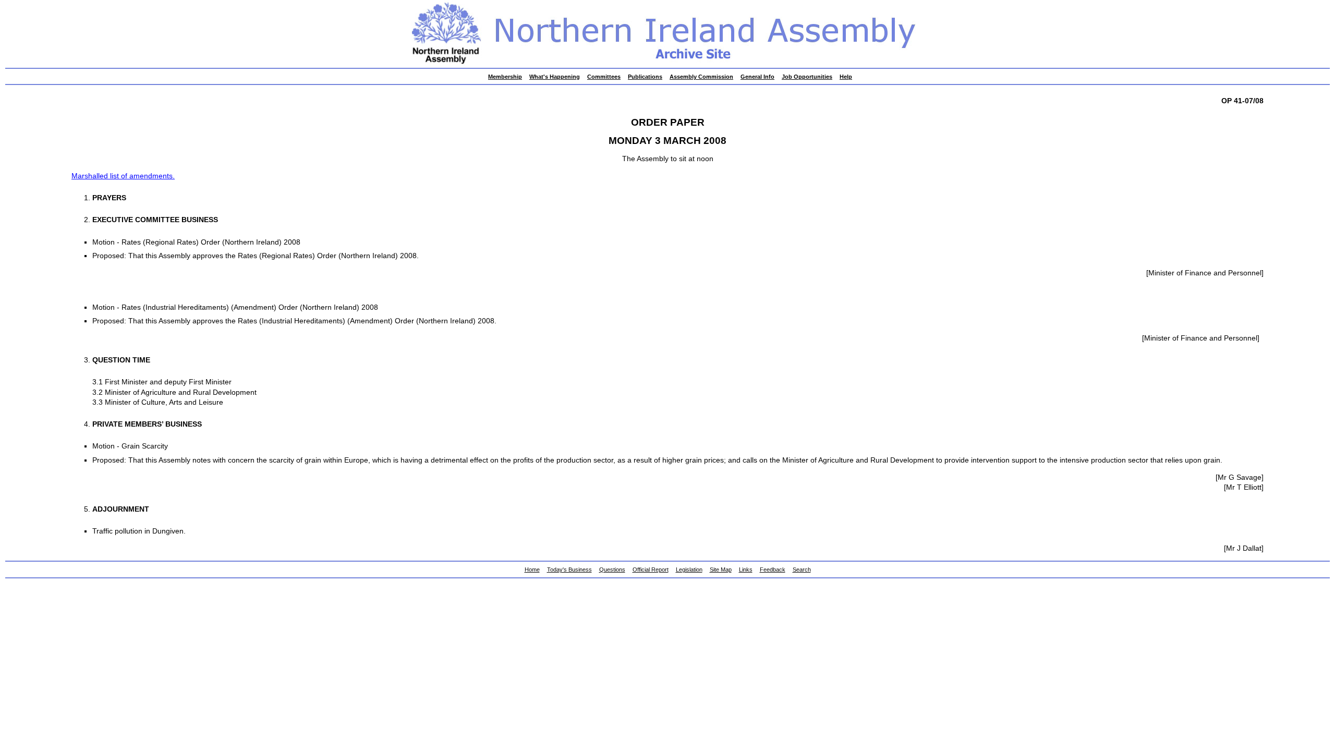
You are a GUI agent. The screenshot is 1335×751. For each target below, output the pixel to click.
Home (532, 569)
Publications (645, 77)
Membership (505, 77)
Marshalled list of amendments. (123, 176)
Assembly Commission (701, 77)
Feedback (772, 569)
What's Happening (554, 77)
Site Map (721, 569)
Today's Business (569, 569)
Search (802, 569)
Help (846, 77)
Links (746, 569)
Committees (604, 77)
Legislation (689, 569)
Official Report (651, 569)
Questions (612, 569)
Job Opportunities (807, 77)
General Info (757, 77)
